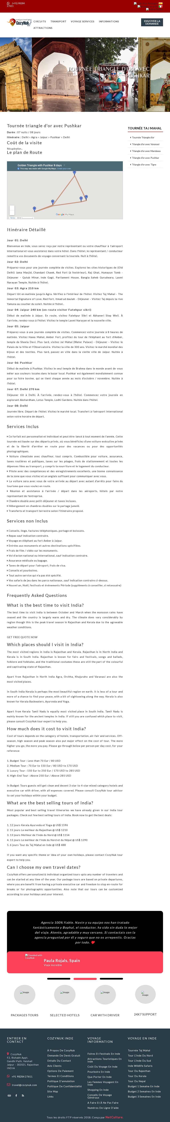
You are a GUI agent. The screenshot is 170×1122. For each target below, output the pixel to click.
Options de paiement (60, 1071)
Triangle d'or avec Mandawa (146, 151)
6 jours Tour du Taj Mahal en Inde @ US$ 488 (38, 844)
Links (50, 1096)
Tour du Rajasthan (139, 1071)
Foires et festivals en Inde (103, 1053)
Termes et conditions (60, 1076)
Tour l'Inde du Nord (140, 1055)
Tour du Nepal (137, 1081)
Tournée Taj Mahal (139, 1050)
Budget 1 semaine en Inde (144, 1086)
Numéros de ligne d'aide (103, 1107)
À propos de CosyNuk (61, 1050)
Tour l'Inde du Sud (139, 1060)
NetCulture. (115, 1117)
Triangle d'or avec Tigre (144, 164)
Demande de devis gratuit (63, 1055)
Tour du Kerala (137, 1076)
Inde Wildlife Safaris (140, 1065)
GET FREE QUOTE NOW (22, 637)
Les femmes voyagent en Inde (102, 1083)
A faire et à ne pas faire (103, 1102)
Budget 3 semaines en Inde (144, 1096)
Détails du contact (59, 1060)
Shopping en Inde (98, 1089)
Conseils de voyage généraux (99, 1096)
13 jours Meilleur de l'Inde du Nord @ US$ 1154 (40, 834)
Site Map (52, 1091)
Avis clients (54, 1065)
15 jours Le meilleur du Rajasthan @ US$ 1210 (39, 830)
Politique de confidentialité (64, 1086)
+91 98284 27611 (22, 1076)
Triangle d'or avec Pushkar (145, 158)
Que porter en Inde (99, 1077)
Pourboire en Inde (98, 1071)
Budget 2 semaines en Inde (144, 1091)
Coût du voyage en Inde (102, 1066)
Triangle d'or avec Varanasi (145, 144)
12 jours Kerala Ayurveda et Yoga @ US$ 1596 (39, 825)
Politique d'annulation (61, 1081)
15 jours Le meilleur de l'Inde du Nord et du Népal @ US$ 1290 (49, 839)
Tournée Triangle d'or (143, 137)
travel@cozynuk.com (24, 1085)
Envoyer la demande (152, 22)
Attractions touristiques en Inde (104, 1060)
